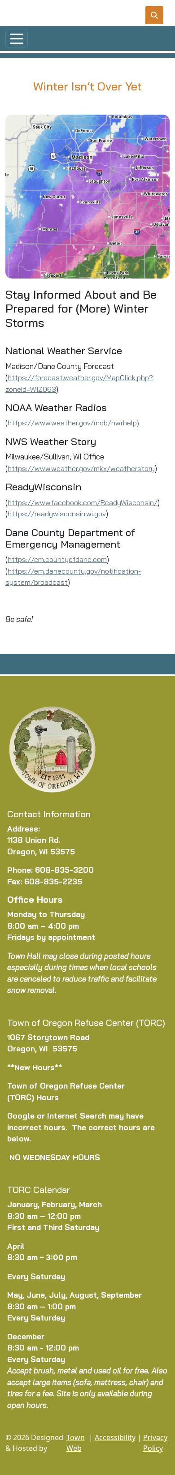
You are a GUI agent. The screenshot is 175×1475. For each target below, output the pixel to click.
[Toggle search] (154, 15)
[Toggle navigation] (16, 38)
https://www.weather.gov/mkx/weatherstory (81, 468)
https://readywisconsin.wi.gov (57, 513)
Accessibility (115, 1437)
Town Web (75, 1442)
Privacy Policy (155, 1442)
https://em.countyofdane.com (57, 559)
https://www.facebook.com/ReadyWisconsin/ (83, 502)
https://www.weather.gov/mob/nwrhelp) (73, 422)
